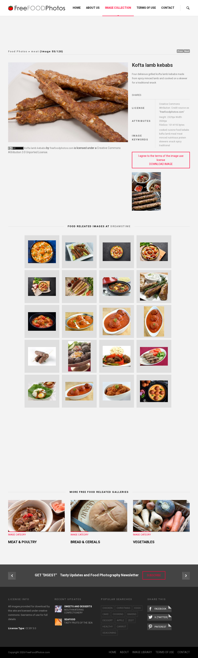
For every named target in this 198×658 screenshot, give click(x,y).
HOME (112, 652)
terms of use (33, 614)
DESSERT (107, 620)
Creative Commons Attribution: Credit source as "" (174, 108)
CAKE (105, 614)
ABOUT (124, 652)
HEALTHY (107, 626)
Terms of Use (146, 7)
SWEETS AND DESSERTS (78, 606)
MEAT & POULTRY (22, 542)
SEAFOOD (69, 619)
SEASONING (109, 632)
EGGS (137, 607)
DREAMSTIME (120, 226)
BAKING (131, 614)
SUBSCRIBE (154, 575)
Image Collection (118, 7)
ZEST (131, 620)
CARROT (121, 626)
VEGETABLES (143, 542)
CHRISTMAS (123, 607)
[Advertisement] (102, 32)
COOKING (118, 614)
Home (77, 7)
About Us (93, 7)
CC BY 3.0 (31, 628)
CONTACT (184, 652)
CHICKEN (107, 607)
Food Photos (17, 51)
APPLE (120, 620)
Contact (167, 7)
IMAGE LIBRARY (142, 652)
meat (35, 51)
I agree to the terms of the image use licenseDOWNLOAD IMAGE (160, 160)
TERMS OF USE (164, 652)
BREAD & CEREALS (85, 542)
